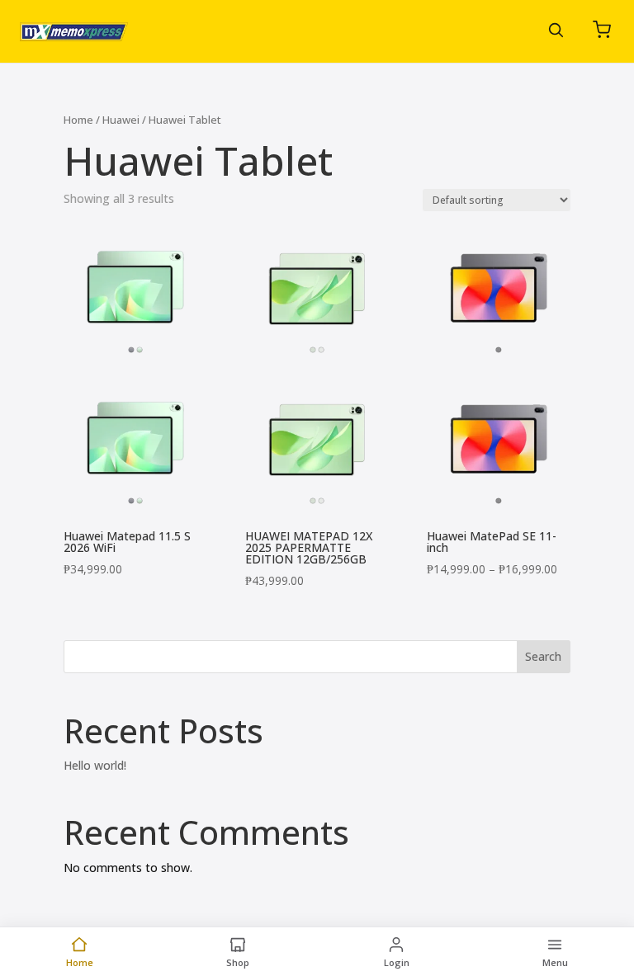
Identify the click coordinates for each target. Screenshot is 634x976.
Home (78, 119)
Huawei (121, 119)
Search (543, 656)
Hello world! (95, 765)
